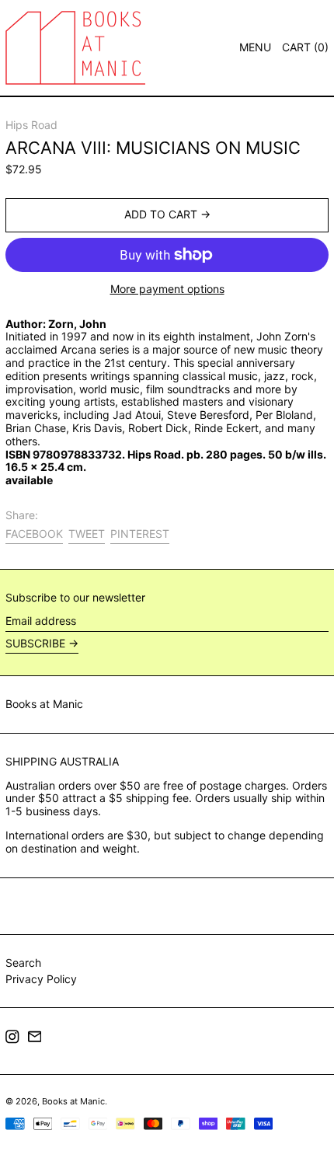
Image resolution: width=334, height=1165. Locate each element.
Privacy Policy (41, 978)
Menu (255, 47)
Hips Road (31, 124)
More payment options (167, 289)
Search (23, 962)
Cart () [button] (305, 47)
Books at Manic (44, 703)
